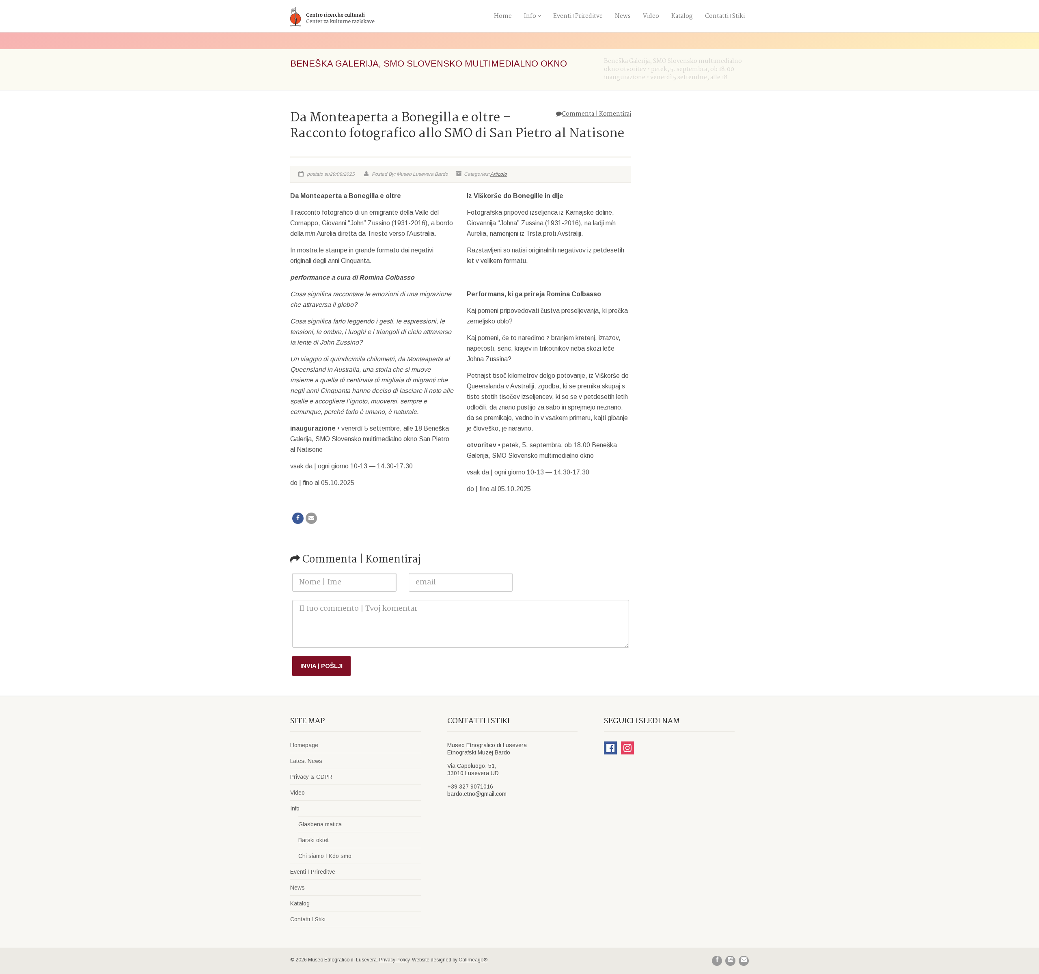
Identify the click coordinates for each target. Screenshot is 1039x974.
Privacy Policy (394, 960)
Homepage (304, 745)
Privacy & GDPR (311, 777)
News (623, 16)
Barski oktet (313, 840)
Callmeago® (473, 960)
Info (530, 16)
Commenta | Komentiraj (596, 114)
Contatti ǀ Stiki (725, 16)
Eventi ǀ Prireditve (578, 16)
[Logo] (362, 16)
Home (503, 16)
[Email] (311, 518)
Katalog (682, 16)
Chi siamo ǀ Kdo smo (324, 856)
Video (651, 16)
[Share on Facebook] (298, 518)
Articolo (498, 174)
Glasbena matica (320, 824)
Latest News (306, 761)
